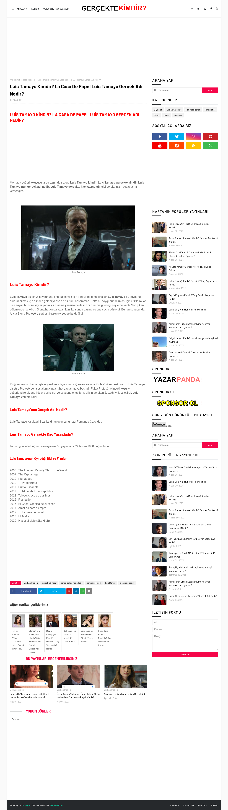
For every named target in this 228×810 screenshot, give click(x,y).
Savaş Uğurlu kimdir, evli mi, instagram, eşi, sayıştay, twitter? (190, 569)
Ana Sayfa (14, 79)
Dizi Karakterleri (31, 582)
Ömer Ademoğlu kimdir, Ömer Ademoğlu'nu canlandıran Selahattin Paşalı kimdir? (78, 696)
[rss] (193, 145)
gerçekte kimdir (94, 582)
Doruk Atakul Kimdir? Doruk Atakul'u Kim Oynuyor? (189, 354)
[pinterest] (205, 9)
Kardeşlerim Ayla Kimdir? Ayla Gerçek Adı (124, 694)
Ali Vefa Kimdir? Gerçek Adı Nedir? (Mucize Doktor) (190, 268)
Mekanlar (178, 115)
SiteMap (214, 805)
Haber (166, 115)
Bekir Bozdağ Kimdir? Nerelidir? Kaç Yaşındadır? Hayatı (193, 283)
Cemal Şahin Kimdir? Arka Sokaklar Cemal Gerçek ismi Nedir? (190, 526)
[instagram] (192, 9)
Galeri (156, 115)
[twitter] (198, 9)
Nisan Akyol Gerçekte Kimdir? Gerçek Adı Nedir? (193, 596)
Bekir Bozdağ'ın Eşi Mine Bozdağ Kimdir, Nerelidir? (189, 225)
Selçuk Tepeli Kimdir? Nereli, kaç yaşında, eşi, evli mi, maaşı (193, 340)
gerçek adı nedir (49, 582)
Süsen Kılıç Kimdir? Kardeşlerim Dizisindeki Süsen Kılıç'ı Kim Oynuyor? (190, 254)
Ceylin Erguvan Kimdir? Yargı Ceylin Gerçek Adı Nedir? (192, 297)
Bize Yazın (202, 805)
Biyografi (158, 109)
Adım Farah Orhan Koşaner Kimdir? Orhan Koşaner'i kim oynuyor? (190, 325)
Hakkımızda (188, 805)
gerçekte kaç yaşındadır (71, 582)
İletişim (35, 8)
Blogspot (26, 805)
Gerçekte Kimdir (57, 805)
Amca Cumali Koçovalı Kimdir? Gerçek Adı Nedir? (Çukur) (193, 240)
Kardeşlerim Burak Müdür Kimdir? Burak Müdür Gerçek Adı (192, 555)
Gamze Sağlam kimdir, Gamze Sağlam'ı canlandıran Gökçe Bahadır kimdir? (29, 696)
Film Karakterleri (192, 109)
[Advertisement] (114, 48)
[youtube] (216, 9)
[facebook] (211, 9)
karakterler (110, 582)
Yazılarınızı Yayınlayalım (56, 8)
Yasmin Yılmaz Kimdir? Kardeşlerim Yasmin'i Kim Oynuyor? (193, 469)
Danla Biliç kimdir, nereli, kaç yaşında (187, 309)
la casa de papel (28, 79)
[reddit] (176, 145)
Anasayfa (22, 8)
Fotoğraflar (210, 109)
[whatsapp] (210, 145)
